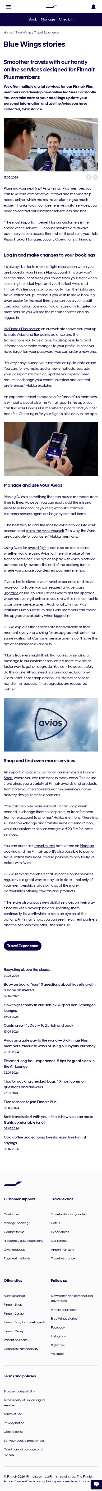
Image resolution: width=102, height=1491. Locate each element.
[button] (8, 7)
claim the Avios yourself (45, 531)
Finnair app (57, 402)
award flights (38, 548)
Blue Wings (23, 32)
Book (32, 19)
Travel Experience (46, 32)
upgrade (44, 667)
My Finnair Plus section (22, 329)
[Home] (51, 6)
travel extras (44, 846)
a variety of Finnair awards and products (63, 783)
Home (8, 32)
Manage (48, 19)
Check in (66, 19)
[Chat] (96, 1484)
